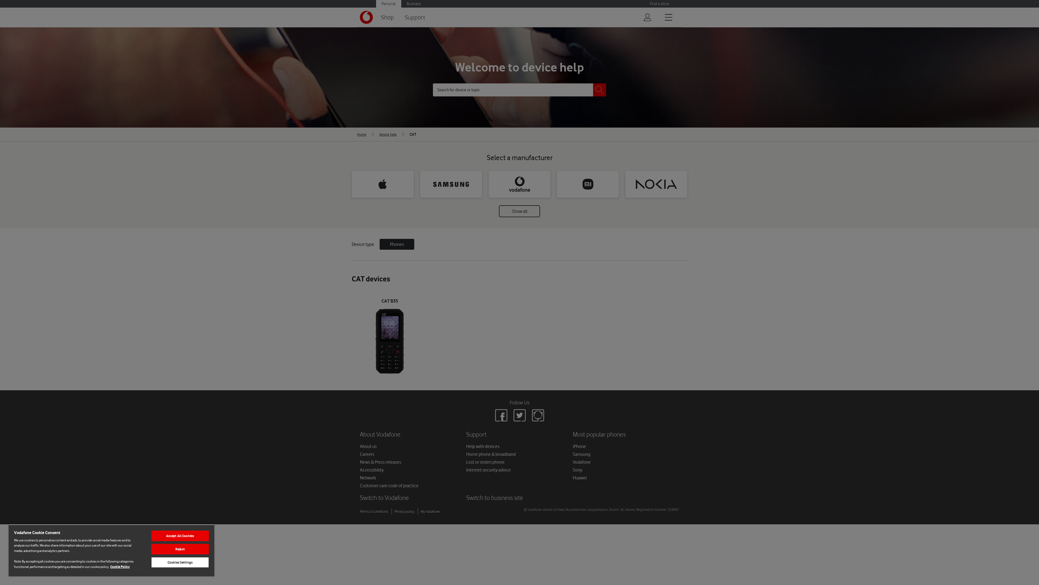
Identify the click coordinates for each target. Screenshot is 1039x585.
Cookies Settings (180, 562)
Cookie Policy (120, 567)
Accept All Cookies (180, 536)
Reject (180, 549)
